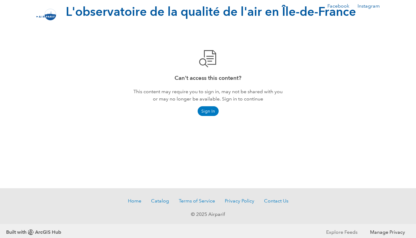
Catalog (160, 201)
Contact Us (276, 201)
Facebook (338, 6)
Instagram (369, 6)
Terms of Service (197, 201)
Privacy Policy (239, 201)
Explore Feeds (342, 232)
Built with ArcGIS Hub (33, 232)
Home (134, 201)
